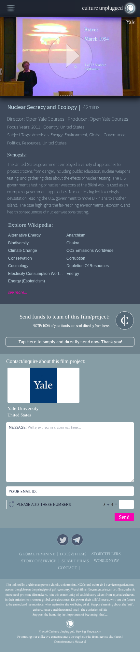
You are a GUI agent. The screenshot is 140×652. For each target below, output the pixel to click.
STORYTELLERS (106, 554)
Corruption (75, 258)
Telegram (77, 540)
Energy (72, 273)
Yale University (23, 408)
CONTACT (67, 567)
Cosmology (18, 266)
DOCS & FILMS (73, 553)
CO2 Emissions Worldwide (90, 250)
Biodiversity (18, 243)
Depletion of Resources (87, 266)
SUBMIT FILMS (75, 560)
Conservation (20, 258)
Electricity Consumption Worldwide (36, 273)
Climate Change (22, 250)
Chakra (72, 243)
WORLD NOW (106, 561)
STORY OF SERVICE (38, 560)
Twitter (63, 540)
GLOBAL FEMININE (37, 553)
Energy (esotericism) (26, 281)
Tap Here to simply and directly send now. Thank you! (70, 341)
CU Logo (70, 623)
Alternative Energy (24, 235)
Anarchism (75, 235)
